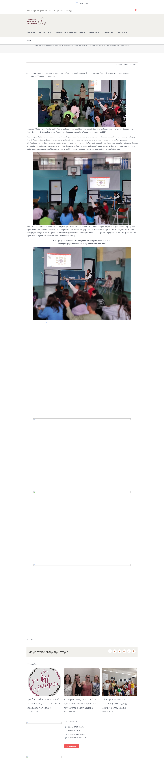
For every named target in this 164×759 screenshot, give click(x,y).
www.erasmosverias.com (77, 738)
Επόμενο (133, 64)
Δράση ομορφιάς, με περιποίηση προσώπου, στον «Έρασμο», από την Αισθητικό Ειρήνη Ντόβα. (42, 703)
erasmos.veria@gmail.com (77, 734)
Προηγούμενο (123, 64)
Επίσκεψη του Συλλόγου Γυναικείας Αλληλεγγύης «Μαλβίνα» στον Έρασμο (76, 703)
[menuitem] (31, 33)
